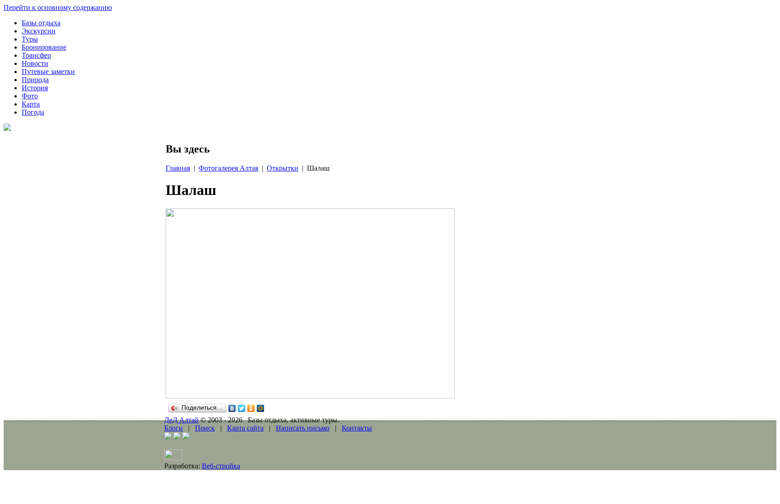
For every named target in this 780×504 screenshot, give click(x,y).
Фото (30, 96)
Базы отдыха (41, 23)
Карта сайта (245, 428)
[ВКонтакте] (232, 408)
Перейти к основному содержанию (58, 7)
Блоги (173, 428)
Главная (178, 168)
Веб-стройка (221, 466)
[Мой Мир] (260, 408)
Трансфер (36, 55)
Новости (35, 63)
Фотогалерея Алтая (228, 168)
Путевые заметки (48, 71)
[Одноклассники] (251, 408)
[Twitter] (241, 408)
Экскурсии (39, 31)
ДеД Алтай (181, 420)
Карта (31, 104)
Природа (35, 79)
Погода (33, 112)
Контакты (357, 428)
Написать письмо (303, 428)
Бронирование (44, 47)
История (35, 88)
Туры (30, 39)
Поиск (205, 428)
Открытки (282, 168)
